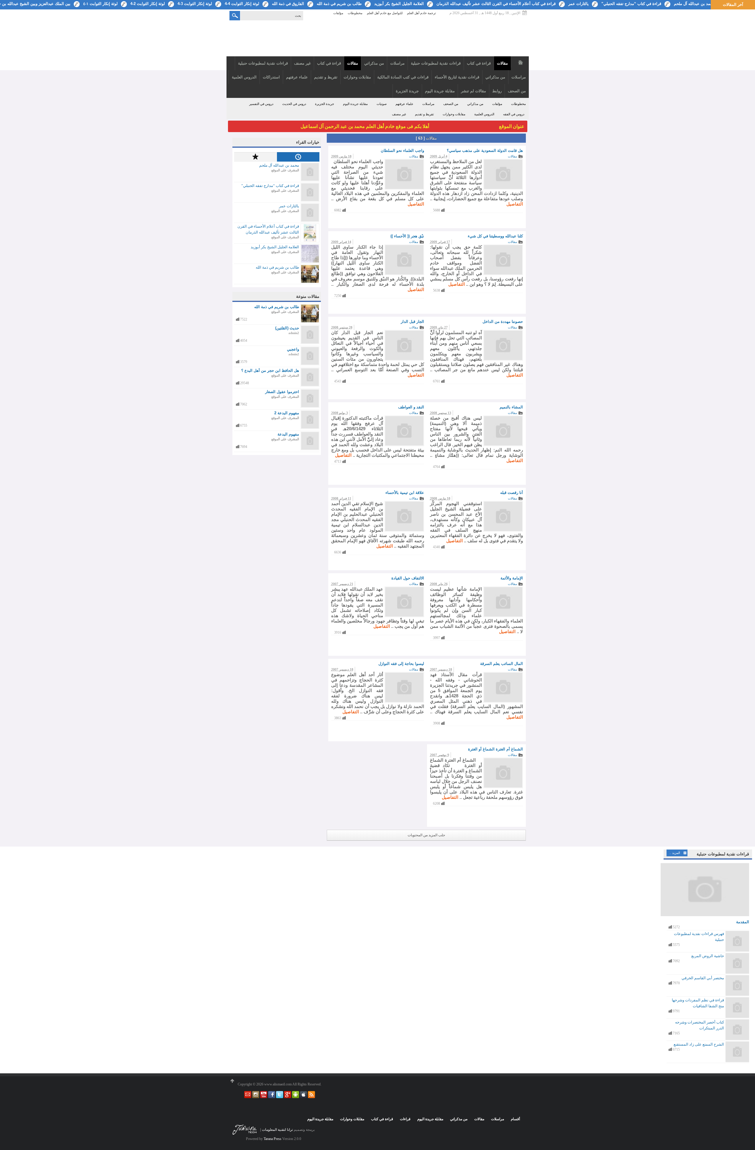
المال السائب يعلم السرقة (501, 663)
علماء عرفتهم (404, 104)
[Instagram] (255, 1097)
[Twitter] (279, 1097)
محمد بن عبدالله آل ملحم (694, 3)
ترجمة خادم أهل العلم (421, 13)
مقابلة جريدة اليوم (355, 104)
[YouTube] (263, 1097)
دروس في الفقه (513, 114)
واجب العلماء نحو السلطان (402, 150)
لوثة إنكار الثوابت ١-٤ (100, 3)
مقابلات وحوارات (454, 114)
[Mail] (247, 1097)
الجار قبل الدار (412, 321)
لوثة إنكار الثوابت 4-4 (242, 3)
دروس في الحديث (294, 104)
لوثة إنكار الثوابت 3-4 (195, 3)
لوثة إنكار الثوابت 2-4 (147, 3)
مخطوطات (355, 13)
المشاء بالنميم (511, 407)
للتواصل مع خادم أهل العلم (385, 13)
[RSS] (311, 1097)
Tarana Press (272, 1139)
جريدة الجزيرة (324, 104)
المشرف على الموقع (285, 170)
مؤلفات (338, 13)
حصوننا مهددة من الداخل (502, 321)
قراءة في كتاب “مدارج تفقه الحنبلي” (631, 3)
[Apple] (303, 1097)
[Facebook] (271, 1097)
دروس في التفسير (261, 104)
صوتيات (382, 104)
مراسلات (428, 104)
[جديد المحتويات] (298, 157)
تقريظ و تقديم (424, 114)
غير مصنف (399, 114)
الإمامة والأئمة (511, 578)
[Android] (295, 1097)
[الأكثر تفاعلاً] (255, 157)
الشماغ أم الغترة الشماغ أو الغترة (495, 749)
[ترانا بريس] (244, 1134)
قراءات (405, 1119)
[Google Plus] (287, 1097)
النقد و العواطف (411, 407)
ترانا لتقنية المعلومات (277, 1130)
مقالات (512, 156)
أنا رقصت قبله (511, 492)
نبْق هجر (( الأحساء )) (407, 236)
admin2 (293, 333)
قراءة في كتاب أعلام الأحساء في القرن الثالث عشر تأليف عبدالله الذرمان (496, 3)
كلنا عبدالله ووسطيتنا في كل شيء (495, 236)
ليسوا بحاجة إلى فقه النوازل (401, 663)
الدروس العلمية (484, 114)
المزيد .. (674, 853)
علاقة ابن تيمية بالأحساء (404, 492)
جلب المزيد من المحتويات (426, 835)
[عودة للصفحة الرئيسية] (377, 39)
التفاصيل (514, 203)
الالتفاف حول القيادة (407, 578)
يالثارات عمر (578, 3)
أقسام (515, 1119)
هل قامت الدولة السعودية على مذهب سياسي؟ (485, 150)
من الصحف (450, 104)
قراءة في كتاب (382, 1119)
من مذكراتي (475, 104)
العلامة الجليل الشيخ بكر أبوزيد (399, 3)
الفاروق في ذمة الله (288, 3)
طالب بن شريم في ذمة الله (339, 3)
